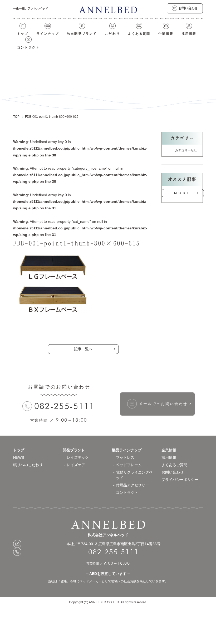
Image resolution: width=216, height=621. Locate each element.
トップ (22, 34)
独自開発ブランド (82, 34)
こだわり (112, 34)
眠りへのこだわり (28, 465)
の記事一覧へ (83, 330)
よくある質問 (139, 34)
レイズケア (76, 465)
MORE (182, 193)
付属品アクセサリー (132, 485)
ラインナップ (47, 34)
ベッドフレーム (129, 465)
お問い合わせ (172, 472)
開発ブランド (74, 450)
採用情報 (189, 34)
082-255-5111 (64, 406)
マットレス (125, 457)
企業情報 (165, 34)
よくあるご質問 (174, 465)
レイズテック (78, 457)
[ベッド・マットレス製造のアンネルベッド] (108, 10)
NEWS (18, 457)
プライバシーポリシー (179, 479)
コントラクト (28, 47)
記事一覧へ (83, 349)
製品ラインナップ (126, 450)
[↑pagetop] (195, 435)
